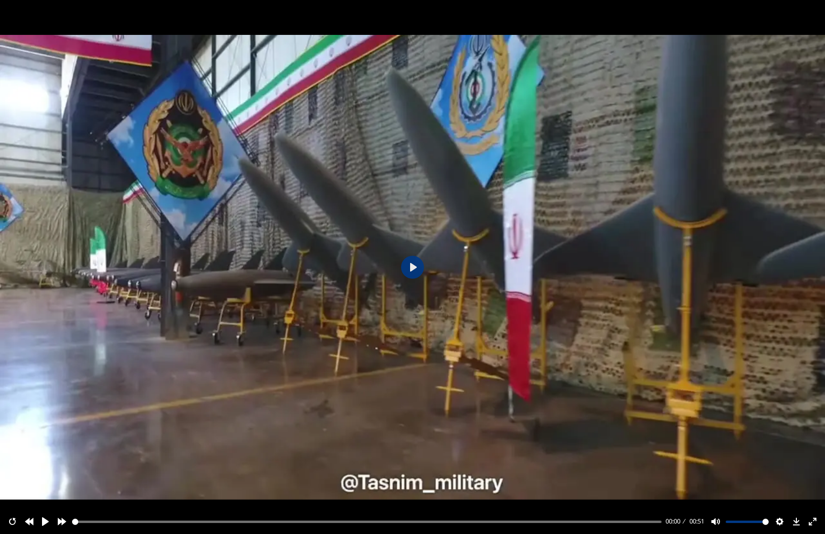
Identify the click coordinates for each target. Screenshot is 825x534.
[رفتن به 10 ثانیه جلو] (62, 521)
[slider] (367, 521)
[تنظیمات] (779, 521)
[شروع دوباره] (12, 521)
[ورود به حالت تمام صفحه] (812, 521)
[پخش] (45, 521)
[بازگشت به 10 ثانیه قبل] (29, 521)
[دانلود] (796, 521)
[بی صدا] (715, 521)
